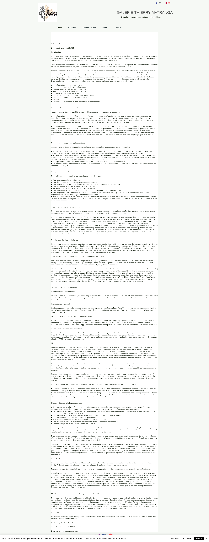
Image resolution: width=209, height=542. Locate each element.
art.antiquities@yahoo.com (67, 531)
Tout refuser (186, 538)
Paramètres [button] (175, 538)
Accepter (199, 538)
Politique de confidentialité (117, 538)
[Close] (206, 538)
